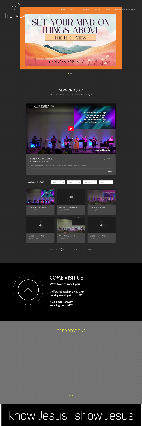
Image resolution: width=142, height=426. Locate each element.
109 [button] (75, 249)
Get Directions (71, 330)
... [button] (71, 249)
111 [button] (84, 249)
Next (140, 38)
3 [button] (66, 249)
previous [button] (53, 249)
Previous (2, 38)
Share (109, 171)
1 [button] (60, 249)
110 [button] (80, 249)
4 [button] (68, 249)
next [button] (90, 249)
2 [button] (63, 249)
